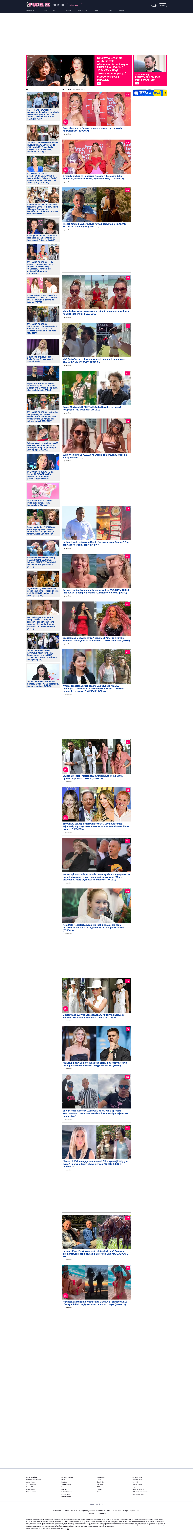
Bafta (98, 1492)
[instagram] (59, 5)
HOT (28, 89)
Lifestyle (98, 11)
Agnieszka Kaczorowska (33, 1479)
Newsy (44, 11)
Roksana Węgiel (66, 1497)
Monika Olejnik (30, 1482)
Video (55, 11)
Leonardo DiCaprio (138, 1489)
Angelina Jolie (136, 1487)
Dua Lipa (64, 1482)
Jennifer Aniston (137, 1484)
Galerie (68, 11)
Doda (63, 1479)
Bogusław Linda (137, 1479)
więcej (122, 11)
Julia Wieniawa (30, 1489)
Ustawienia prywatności (97, 1513)
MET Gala (100, 1484)
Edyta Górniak (65, 1494)
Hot (111, 11)
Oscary (99, 1479)
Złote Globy (100, 1482)
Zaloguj (162, 5)
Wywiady (30, 11)
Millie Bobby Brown (138, 1494)
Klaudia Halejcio (31, 1492)
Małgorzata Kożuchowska (140, 1492)
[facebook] (54, 5)
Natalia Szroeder (66, 1492)
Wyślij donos (74, 5)
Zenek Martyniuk (66, 1484)
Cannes (99, 1489)
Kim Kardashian (31, 1484)
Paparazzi (82, 11)
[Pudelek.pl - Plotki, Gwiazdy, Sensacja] (38, 5)
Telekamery (100, 1487)
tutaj (68, 1528)
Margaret (64, 1489)
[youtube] (63, 5)
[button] (154, 5)
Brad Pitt (135, 1482)
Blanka (63, 1487)
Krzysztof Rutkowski (32, 1487)
